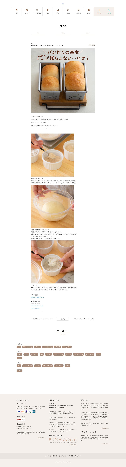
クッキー (48, 354)
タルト (19, 354)
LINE (88, 13)
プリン (98, 354)
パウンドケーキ (47, 347)
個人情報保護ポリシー (75, 455)
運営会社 (63, 455)
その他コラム (67, 347)
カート (109, 13)
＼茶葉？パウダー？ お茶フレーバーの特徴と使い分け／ (84, 319)
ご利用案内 (55, 455)
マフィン (37, 347)
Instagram (78, 13)
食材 (17, 13)
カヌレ (26, 354)
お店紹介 (57, 347)
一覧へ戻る (62, 319)
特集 (58, 13)
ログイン (99, 13)
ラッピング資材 (37, 13)
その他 (93, 45)
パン (90, 45)
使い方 (19, 363)
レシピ (47, 13)
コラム (19, 344)
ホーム (47, 455)
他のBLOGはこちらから (37, 297)
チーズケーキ (90, 354)
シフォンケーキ (27, 347)
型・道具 (27, 13)
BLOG (68, 13)
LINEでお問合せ (35, 308)
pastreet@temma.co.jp (37, 305)
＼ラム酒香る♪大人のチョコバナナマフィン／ (42, 318)
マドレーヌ (34, 354)
